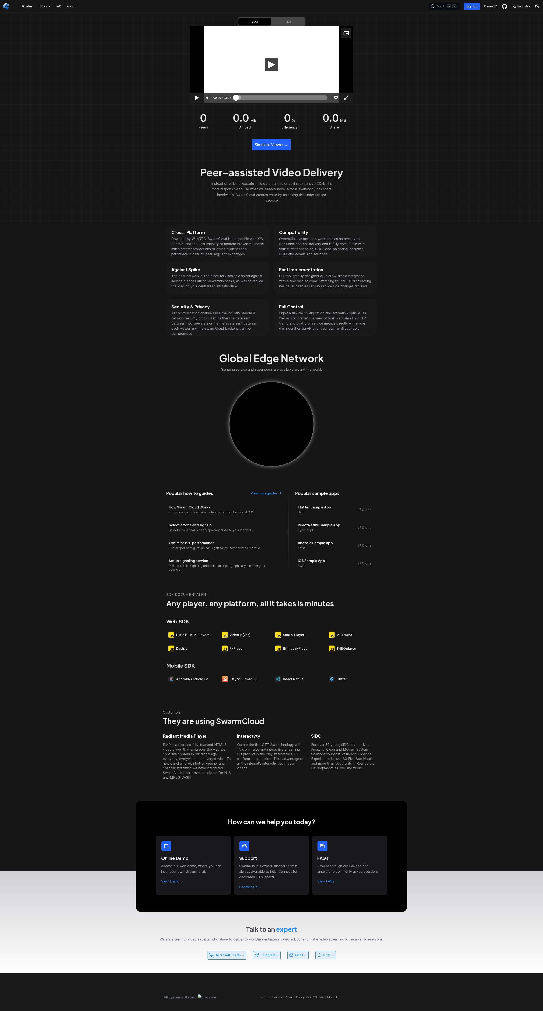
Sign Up (471, 6)
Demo (488, 6)
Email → (301, 955)
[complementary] (271, 64)
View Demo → (172, 881)
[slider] (281, 98)
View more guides (264, 493)
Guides (27, 6)
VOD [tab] (255, 21)
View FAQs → (328, 881)
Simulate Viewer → (271, 144)
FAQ (58, 6)
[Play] (271, 64)
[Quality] (336, 98)
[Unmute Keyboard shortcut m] (207, 98)
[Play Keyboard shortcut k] (197, 98)
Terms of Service (271, 997)
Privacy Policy (295, 997)
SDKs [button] (43, 6)
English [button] (522, 6)
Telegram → (270, 955)
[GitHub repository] (504, 6)
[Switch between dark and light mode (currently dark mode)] (537, 6)
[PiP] (346, 33)
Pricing (71, 6)
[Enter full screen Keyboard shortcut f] (346, 98)
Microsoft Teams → (230, 955)
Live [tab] (288, 21)
